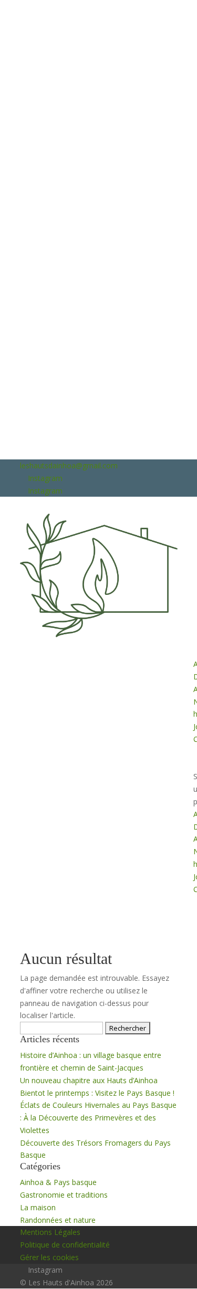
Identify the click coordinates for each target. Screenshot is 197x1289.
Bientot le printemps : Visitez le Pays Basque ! (97, 1093)
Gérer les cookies (49, 1257)
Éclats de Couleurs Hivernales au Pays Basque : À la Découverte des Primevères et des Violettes (98, 1117)
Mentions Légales (50, 1232)
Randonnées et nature (58, 1220)
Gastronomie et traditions (64, 1195)
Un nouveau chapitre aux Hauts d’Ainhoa (89, 1080)
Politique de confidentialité (65, 1245)
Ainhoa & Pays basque (58, 1182)
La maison (38, 1207)
